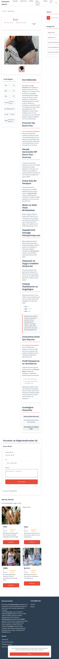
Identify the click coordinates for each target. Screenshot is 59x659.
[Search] (48, 18)
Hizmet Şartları (6, 647)
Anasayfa (15, 1)
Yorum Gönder (21, 481)
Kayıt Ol (33, 604)
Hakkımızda (23, 1)
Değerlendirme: (9, 452)
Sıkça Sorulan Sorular (38, 2)
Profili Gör (11, 542)
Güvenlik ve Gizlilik (7, 644)
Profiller (31, 1)
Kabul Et (29, 654)
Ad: (6, 459)
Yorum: (7, 467)
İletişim (46, 1)
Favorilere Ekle (34, 24)
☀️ (56, 3)
